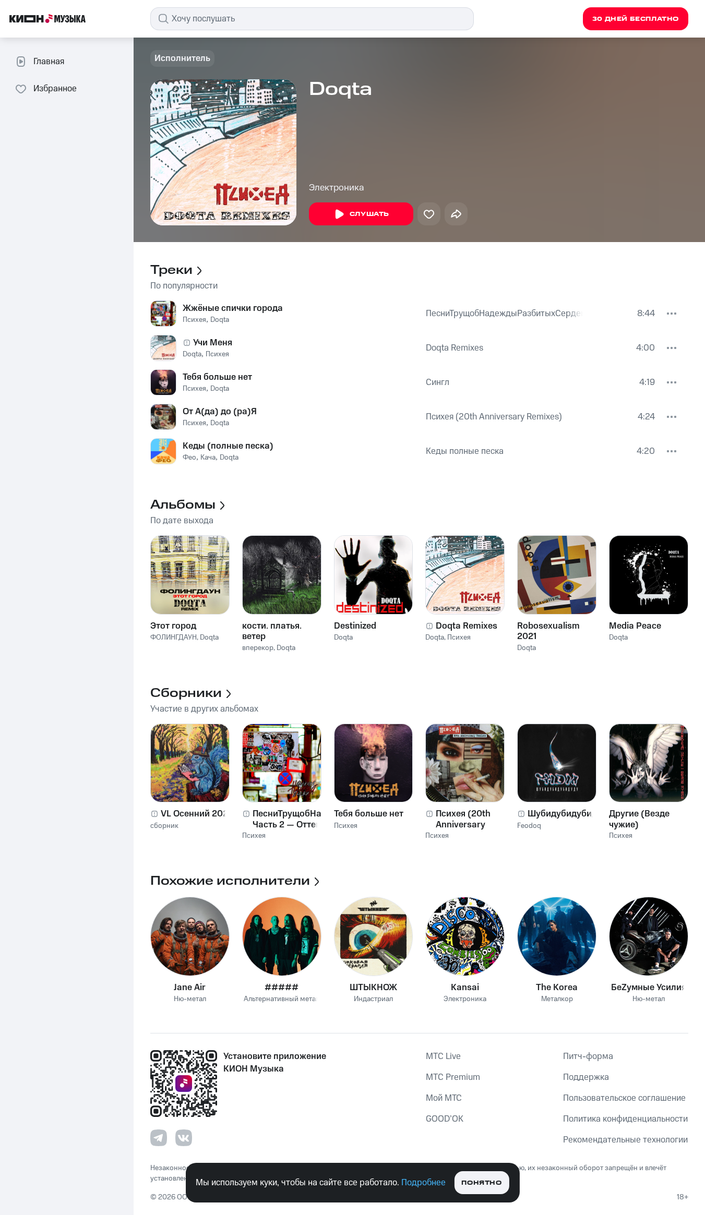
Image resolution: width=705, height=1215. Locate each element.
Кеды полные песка (465, 451)
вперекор (257, 648)
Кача (208, 457)
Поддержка (586, 1077)
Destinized (355, 626)
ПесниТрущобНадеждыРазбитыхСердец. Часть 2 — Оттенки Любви (504, 313)
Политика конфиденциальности (625, 1119)
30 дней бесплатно (635, 19)
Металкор (557, 999)
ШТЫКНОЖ (373, 987)
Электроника (336, 188)
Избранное (55, 88)
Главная (48, 61)
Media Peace (635, 626)
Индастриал (373, 999)
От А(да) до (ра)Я (220, 411)
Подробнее (423, 1182)
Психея (194, 320)
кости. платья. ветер (272, 631)
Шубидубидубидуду (567, 814)
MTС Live (443, 1056)
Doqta (219, 320)
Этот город (173, 626)
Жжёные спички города (233, 308)
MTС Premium (453, 1077)
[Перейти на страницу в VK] (183, 1137)
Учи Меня (212, 342)
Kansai (465, 987)
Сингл (437, 382)
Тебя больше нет (217, 377)
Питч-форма (588, 1056)
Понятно (481, 1182)
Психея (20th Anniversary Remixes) (494, 417)
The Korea (557, 987)
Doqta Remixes (454, 348)
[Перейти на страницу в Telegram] (158, 1137)
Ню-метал (190, 999)
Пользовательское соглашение (624, 1098)
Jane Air (190, 987)
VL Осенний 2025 (197, 814)
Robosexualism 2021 (548, 631)
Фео (189, 457)
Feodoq (529, 826)
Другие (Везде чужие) (639, 819)
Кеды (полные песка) (228, 446)
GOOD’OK (444, 1119)
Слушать (369, 214)
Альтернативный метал (281, 999)
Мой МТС (444, 1098)
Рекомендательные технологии (625, 1140)
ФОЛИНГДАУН (173, 637)
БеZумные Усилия (648, 987)
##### (281, 987)
